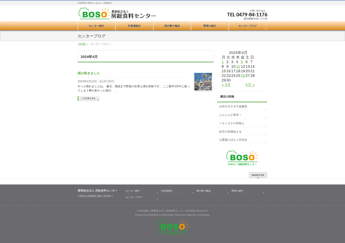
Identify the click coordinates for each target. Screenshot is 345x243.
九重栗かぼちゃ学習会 (233, 139)
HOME (82, 44)
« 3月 (226, 85)
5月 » (250, 85)
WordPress (155, 214)
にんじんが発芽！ (230, 114)
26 (243, 75)
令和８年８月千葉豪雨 (233, 106)
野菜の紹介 (238, 190)
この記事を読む (88, 98)
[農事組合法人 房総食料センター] (117, 13)
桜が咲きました (89, 73)
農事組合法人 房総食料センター (168, 210)
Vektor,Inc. (191, 214)
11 (238, 66)
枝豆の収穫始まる (230, 131)
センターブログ (107, 81)
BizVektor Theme (173, 214)
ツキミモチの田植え (231, 123)
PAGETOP (258, 175)
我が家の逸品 (203, 190)
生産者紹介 (167, 190)
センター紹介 (133, 190)
